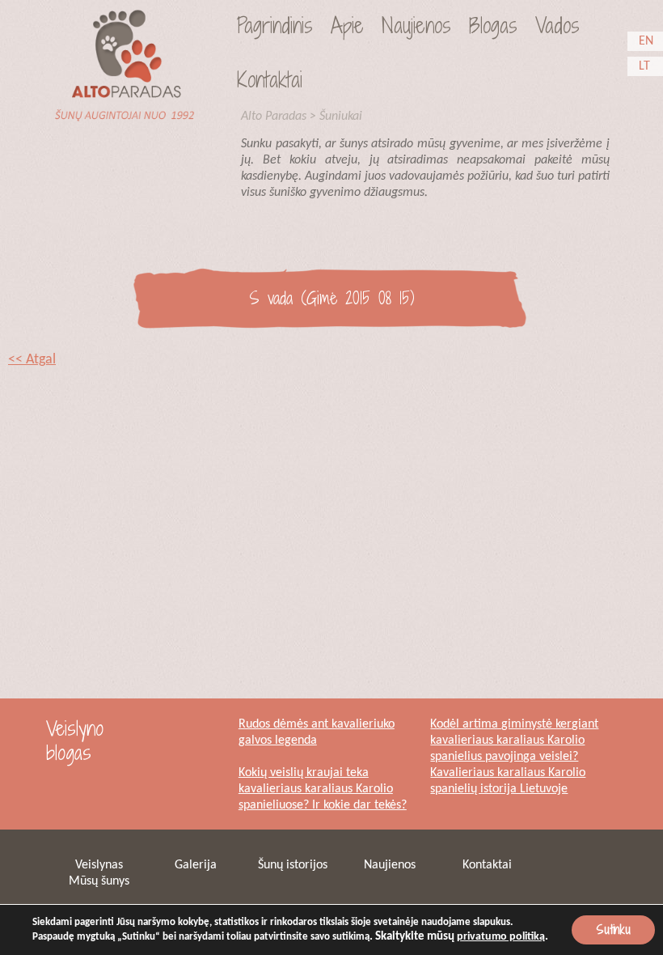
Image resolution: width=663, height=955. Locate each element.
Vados (557, 25)
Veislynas (99, 865)
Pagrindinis (275, 25)
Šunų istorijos (292, 865)
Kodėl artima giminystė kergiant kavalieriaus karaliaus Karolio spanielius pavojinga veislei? (514, 740)
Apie (347, 25)
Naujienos (416, 25)
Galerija (196, 865)
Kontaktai (269, 79)
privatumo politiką (501, 937)
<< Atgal (32, 359)
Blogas (493, 25)
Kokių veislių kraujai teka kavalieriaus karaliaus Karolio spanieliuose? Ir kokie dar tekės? (323, 789)
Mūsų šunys (99, 881)
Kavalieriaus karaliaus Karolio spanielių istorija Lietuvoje (507, 781)
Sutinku (613, 929)
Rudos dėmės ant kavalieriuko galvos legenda (317, 732)
